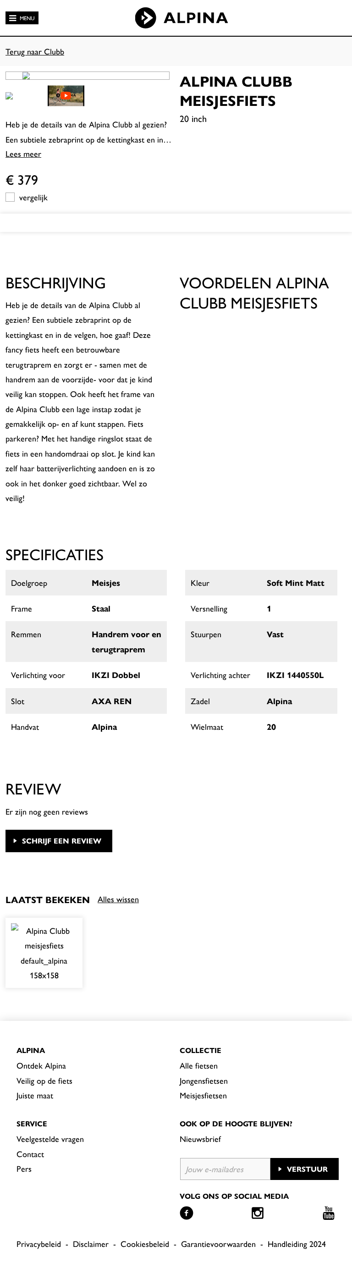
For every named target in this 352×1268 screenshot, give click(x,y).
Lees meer (23, 153)
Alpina (30, 1050)
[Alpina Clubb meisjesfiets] (44, 953)
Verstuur (307, 1168)
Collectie (200, 1050)
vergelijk (33, 197)
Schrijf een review (61, 840)
